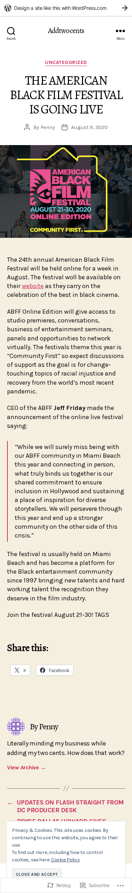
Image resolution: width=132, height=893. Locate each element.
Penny (47, 127)
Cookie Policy (65, 860)
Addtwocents (66, 30)
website (33, 286)
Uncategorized (66, 62)
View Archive (26, 767)
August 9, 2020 (89, 127)
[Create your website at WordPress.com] (66, 8)
